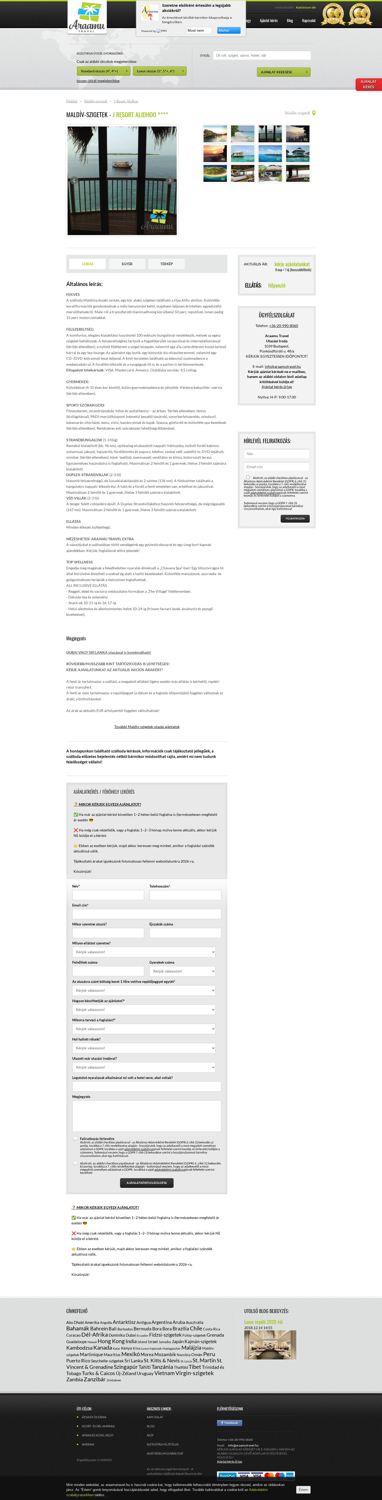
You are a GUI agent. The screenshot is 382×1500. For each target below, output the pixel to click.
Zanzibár (95, 1379)
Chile (196, 1328)
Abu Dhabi (75, 1322)
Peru (209, 1353)
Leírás (87, 264)
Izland (142, 1341)
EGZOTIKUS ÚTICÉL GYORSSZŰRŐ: (100, 53)
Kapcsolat (155, 1417)
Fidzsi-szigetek (165, 1335)
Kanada (102, 1347)
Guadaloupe (76, 1341)
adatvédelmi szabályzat (139, 1149)
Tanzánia (162, 1366)
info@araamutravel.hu (243, 1445)
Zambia (74, 1379)
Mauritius (112, 1354)
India (131, 1341)
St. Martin (204, 1360)
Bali (113, 1328)
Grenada (215, 1335)
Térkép (166, 264)
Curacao (73, 1335)
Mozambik (165, 1354)
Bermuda (143, 1328)
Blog (151, 1426)
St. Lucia (186, 1361)
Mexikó (130, 1353)
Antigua (143, 1322)
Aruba (179, 1322)
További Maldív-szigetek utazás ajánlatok (147, 726)
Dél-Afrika (94, 1334)
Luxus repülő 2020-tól (263, 1321)
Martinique (91, 1354)
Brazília (181, 1328)
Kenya (126, 1348)
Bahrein (99, 1328)
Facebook (229, 1423)
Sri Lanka (133, 1360)
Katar (116, 1348)
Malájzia (191, 1347)
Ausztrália (194, 1322)
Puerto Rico (78, 1360)
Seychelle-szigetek (107, 1360)
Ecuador (142, 1335)
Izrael (153, 1341)
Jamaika (165, 1342)
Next (170, 180)
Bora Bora (162, 1328)
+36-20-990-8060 (283, 325)
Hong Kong (111, 1341)
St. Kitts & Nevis (162, 1360)
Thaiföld (181, 1367)
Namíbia (183, 1354)
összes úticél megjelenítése (98, 80)
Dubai (131, 1335)
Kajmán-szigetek (201, 1341)
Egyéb (127, 264)
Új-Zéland (126, 1373)
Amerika (92, 1322)
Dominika (117, 1335)
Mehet (224, 30)
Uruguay (145, 1373)
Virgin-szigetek (194, 1372)
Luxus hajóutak (151, 1348)
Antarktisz (124, 1322)
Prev (74, 180)
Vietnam (164, 1373)
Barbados (125, 1329)
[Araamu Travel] (87, 33)
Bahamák (77, 1328)
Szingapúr (126, 1366)
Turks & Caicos (98, 1373)
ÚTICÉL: (205, 55)
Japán (178, 1341)
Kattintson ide (306, 7)
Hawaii (92, 1342)
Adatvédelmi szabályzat (165, 1453)
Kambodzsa (79, 1347)
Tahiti (145, 1367)
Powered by (149, 31)
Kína (136, 1348)
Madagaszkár (171, 1348)
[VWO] (162, 31)
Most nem (196, 30)
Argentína (162, 1322)
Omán (196, 1354)
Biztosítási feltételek (163, 1444)
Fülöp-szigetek (194, 1335)
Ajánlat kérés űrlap (277, 386)
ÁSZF (150, 1435)
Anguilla (106, 1323)
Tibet (195, 1366)
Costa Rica (211, 1329)
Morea (147, 1354)
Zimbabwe (114, 1380)
